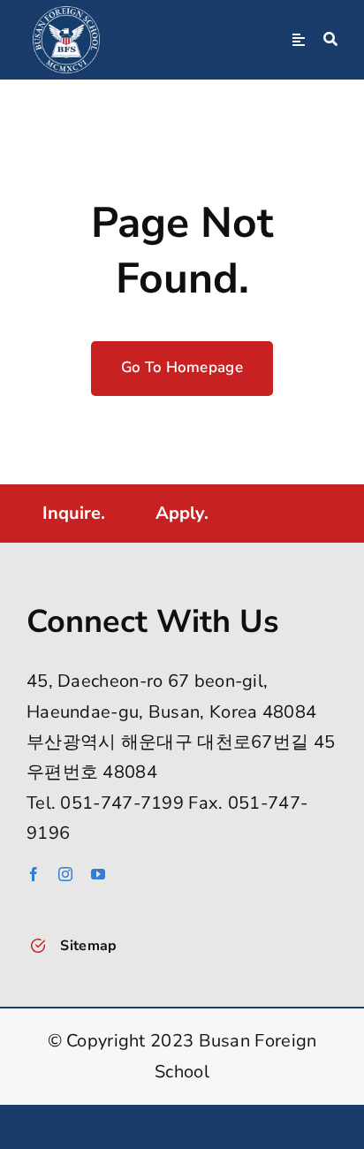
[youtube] (98, 874)
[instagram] (65, 874)
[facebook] (34, 874)
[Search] (330, 39)
